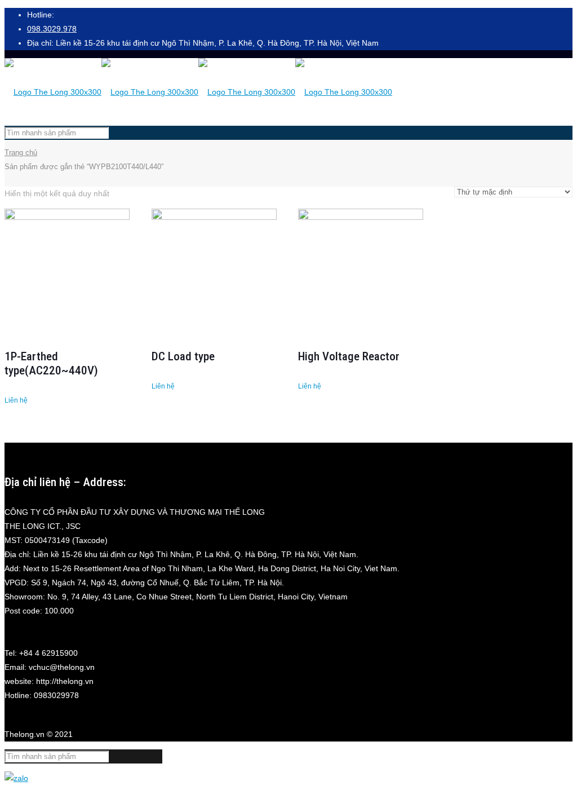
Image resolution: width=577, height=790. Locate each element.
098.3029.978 (52, 28)
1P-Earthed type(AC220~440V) (51, 363)
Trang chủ (21, 152)
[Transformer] (198, 92)
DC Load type (183, 356)
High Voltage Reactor (349, 356)
